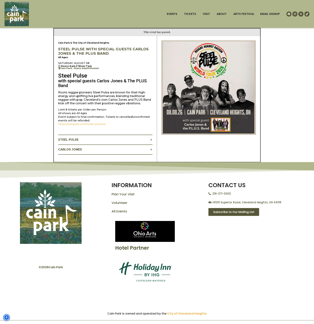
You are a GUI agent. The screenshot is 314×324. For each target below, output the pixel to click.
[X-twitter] (300, 14)
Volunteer (119, 202)
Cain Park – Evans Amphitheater (79, 68)
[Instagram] (294, 14)
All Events (119, 211)
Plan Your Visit (123, 194)
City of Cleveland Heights (187, 313)
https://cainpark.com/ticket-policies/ (82, 124)
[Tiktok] (306, 14)
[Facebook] (288, 14)
